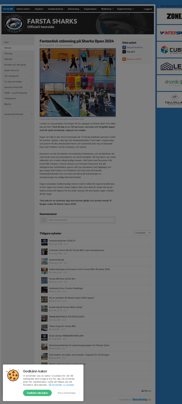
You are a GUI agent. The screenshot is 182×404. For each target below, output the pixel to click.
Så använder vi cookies (61, 384)
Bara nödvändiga (67, 392)
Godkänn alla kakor (37, 392)
